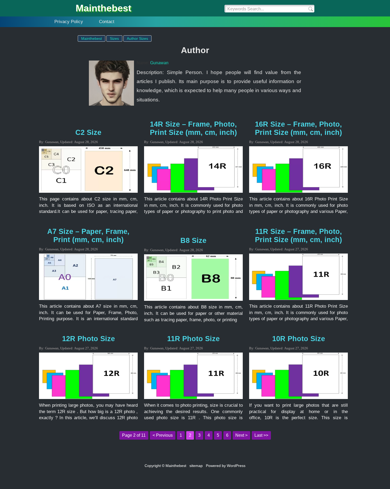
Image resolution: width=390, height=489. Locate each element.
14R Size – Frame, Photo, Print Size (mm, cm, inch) (193, 128)
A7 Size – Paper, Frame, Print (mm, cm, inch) (88, 236)
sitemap (196, 466)
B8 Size (193, 240)
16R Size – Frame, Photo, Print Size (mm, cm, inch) (298, 128)
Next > (241, 435)
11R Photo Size (193, 339)
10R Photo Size (298, 339)
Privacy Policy (68, 21)
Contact (106, 21)
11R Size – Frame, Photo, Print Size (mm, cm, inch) (298, 236)
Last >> (261, 435)
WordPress (236, 466)
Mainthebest (103, 8)
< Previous (163, 435)
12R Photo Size (88, 339)
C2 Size (88, 132)
